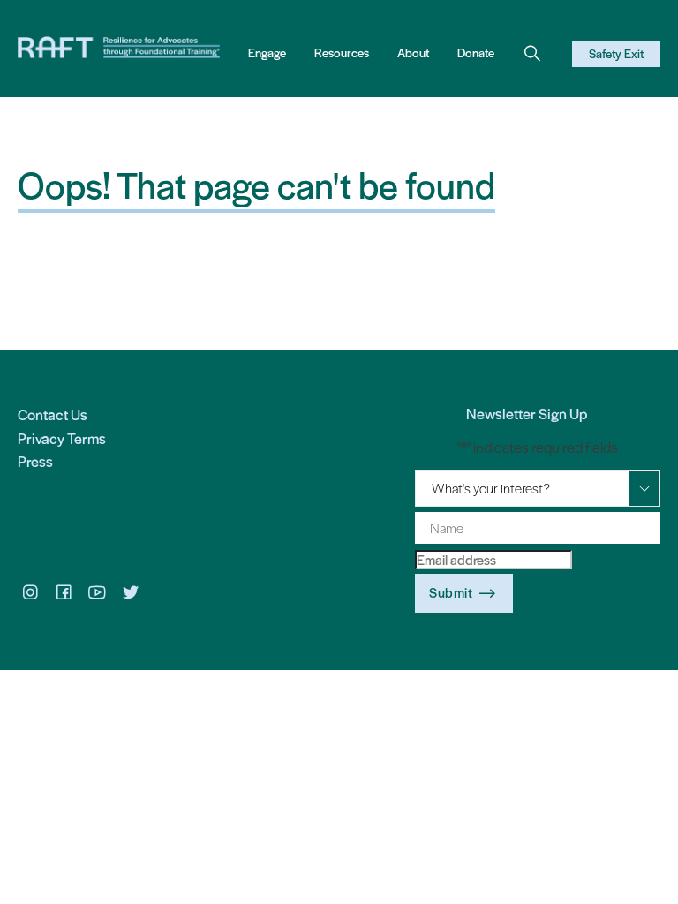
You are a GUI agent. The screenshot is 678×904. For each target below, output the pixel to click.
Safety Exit (616, 53)
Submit (450, 592)
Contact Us (52, 414)
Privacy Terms (62, 437)
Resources (341, 52)
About (413, 52)
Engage (267, 52)
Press (35, 460)
